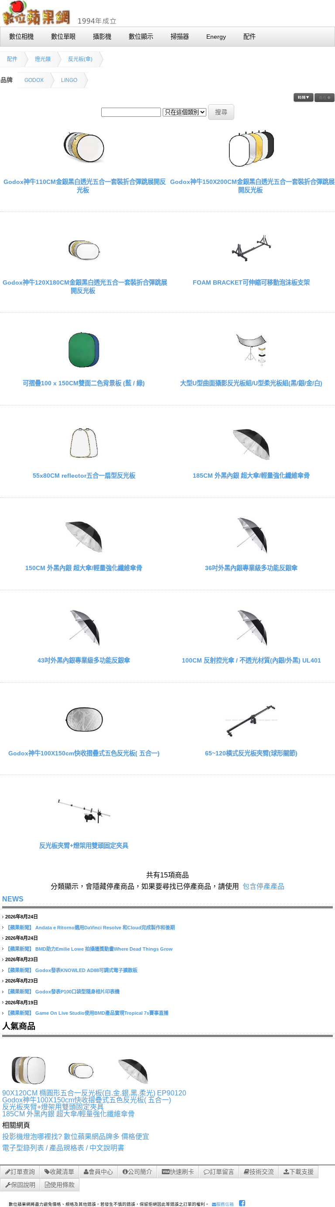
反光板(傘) (80, 59)
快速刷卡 (182, 1171)
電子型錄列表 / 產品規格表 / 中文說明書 (63, 1148)
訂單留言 (222, 1171)
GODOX (34, 80)
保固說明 (23, 1184)
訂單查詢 (22, 1171)
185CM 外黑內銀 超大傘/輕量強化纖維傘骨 (251, 475)
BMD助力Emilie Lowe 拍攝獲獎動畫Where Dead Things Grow (104, 949)
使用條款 (62, 1184)
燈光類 (43, 59)
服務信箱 (225, 1204)
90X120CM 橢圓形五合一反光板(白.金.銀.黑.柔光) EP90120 (94, 1093)
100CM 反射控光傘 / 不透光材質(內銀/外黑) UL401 (251, 660)
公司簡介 (140, 1171)
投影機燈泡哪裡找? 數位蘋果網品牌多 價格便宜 (75, 1136)
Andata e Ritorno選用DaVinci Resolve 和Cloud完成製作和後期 (105, 927)
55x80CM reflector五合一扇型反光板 (84, 475)
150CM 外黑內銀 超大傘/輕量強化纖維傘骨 (83, 567)
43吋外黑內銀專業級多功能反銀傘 (84, 660)
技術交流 (262, 1171)
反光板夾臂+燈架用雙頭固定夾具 (83, 845)
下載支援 (301, 1171)
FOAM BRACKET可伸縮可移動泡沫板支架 (251, 282)
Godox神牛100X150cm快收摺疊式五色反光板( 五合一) (84, 753)
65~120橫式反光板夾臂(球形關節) (251, 753)
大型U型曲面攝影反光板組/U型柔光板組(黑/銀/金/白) (251, 383)
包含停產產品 (263, 886)
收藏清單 (62, 1171)
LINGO (69, 80)
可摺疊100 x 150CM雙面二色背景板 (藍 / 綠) (84, 383)
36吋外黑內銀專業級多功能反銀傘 (251, 567)
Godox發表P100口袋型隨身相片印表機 (77, 991)
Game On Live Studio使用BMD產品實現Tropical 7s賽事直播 (101, 1013)
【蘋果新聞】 (19, 927)
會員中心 (101, 1171)
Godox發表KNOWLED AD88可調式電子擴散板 (86, 970)
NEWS (13, 899)
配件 (12, 59)
